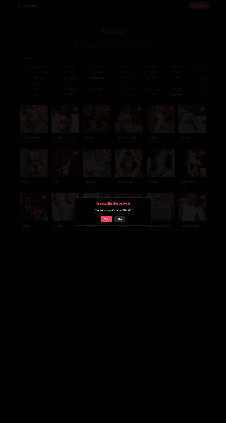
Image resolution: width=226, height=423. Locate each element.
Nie (120, 219)
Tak (106, 219)
